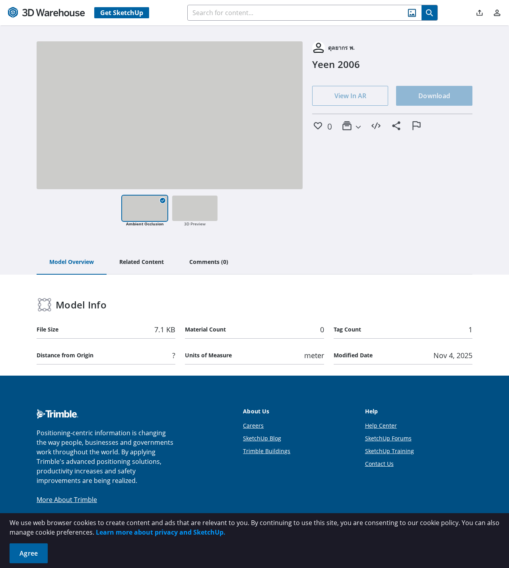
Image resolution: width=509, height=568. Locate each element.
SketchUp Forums (388, 438)
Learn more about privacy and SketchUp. (160, 532)
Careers (253, 425)
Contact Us (379, 463)
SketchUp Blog (262, 438)
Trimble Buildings (266, 451)
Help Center (381, 425)
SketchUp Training (389, 451)
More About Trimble (67, 499)
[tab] (72, 262)
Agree (28, 553)
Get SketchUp (121, 12)
